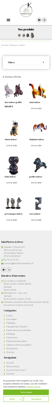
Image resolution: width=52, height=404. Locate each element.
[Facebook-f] (3, 270)
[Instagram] (44, 20)
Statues (13, 45)
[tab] (26, 62)
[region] (26, 390)
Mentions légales (33, 387)
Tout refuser (36, 399)
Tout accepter (26, 392)
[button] (8, 20)
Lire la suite (36, 108)
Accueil (4, 45)
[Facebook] (39, 20)
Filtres (11, 62)
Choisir (12, 399)
